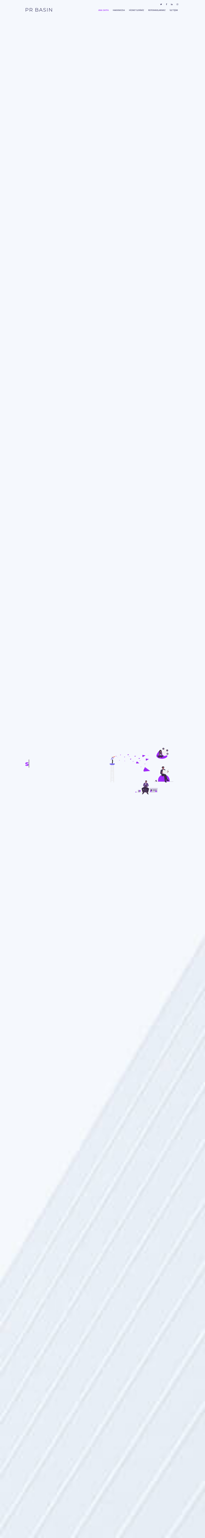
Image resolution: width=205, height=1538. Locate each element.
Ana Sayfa (103, 10)
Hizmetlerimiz (136, 10)
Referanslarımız (157, 10)
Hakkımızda (119, 10)
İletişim (174, 10)
